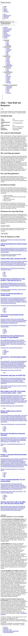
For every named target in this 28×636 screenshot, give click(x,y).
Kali (7, 75)
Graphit (8, 62)
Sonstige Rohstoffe (8, 72)
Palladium (8, 45)
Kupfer (5, 6)
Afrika (7, 90)
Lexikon (5, 37)
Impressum (5, 628)
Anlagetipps (6, 36)
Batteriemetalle (7, 56)
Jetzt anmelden (4, 233)
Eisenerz (5, 9)
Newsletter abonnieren (5, 2)
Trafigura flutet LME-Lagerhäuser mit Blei (13, 258)
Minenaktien (6, 16)
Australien (8, 92)
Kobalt (7, 60)
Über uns (5, 627)
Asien (7, 91)
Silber (7, 43)
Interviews (5, 18)
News (4, 14)
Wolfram (8, 78)
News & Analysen (7, 28)
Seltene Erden (9, 65)
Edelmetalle (6, 40)
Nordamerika (9, 86)
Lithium (5, 10)
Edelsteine (8, 82)
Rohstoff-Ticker (7, 35)
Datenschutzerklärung (8, 632)
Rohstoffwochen (7, 15)
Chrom (7, 80)
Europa (8, 89)
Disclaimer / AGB (7, 629)
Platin (7, 44)
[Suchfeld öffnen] (4, 19)
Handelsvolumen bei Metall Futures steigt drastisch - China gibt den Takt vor (13, 279)
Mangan (8, 61)
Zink (7, 53)
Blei (7, 52)
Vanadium (8, 64)
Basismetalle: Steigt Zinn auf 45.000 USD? (13, 375)
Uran (7, 69)
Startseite (5, 27)
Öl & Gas (8, 68)
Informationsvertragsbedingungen (11, 631)
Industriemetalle (7, 47)
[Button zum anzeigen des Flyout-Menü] (1, 1)
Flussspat (8, 81)
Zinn (7, 54)
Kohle (7, 70)
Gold (4, 7)
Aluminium (6, 11)
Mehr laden (3, 515)
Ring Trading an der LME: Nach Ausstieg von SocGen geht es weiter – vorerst (13, 392)
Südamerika (9, 87)
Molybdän (8, 76)
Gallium (8, 77)
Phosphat (8, 73)
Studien (5, 32)
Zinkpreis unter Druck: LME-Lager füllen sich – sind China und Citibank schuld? (13, 502)
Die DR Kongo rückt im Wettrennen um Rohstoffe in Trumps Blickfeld (12, 336)
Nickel (7, 59)
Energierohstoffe (7, 66)
